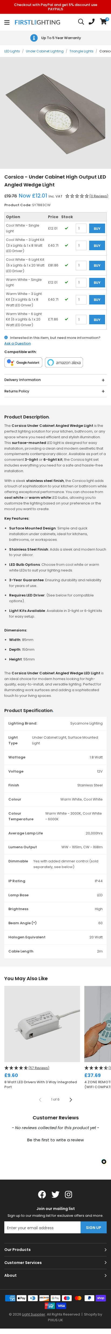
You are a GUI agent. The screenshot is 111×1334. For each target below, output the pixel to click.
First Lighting (38, 22)
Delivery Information (22, 379)
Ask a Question (17, 343)
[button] (103, 22)
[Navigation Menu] (6, 22)
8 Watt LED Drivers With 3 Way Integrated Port (40, 1085)
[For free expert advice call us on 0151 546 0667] (92, 22)
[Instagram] (69, 1194)
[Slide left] (40, 1100)
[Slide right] (71, 1100)
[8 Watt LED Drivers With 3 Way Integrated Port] (42, 1024)
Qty (79, 252)
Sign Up (93, 1227)
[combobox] (81, 22)
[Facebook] (42, 1194)
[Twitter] (55, 1194)
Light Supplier (33, 1314)
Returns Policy (16, 391)
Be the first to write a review (55, 1140)
